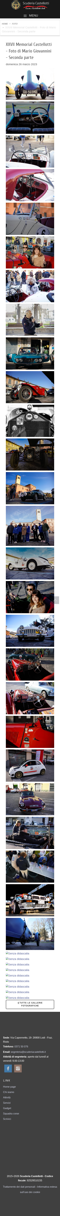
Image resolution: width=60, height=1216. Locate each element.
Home (5, 24)
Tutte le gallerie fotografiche (31, 1004)
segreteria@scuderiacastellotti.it (28, 1052)
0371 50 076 (21, 1046)
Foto (15, 24)
